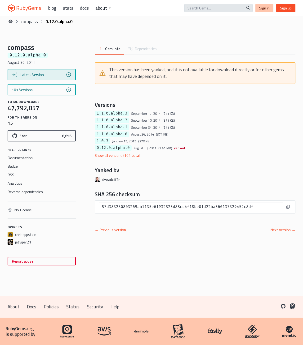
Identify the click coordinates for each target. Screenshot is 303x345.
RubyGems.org (20, 328)
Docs (84, 8)
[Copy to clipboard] (288, 207)
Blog (52, 8)
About (13, 306)
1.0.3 (102, 141)
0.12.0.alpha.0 (113, 147)
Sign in (264, 8)
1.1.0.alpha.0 (112, 134)
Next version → (282, 230)
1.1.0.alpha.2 (112, 120)
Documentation (20, 158)
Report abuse (22, 261)
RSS (11, 175)
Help (115, 306)
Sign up (286, 8)
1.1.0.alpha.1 (112, 127)
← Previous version (110, 230)
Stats (68, 8)
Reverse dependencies (25, 192)
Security (95, 306)
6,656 (66, 136)
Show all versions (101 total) (118, 155)
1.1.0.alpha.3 (112, 113)
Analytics (15, 183)
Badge (13, 166)
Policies (51, 306)
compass (29, 21)
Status (73, 306)
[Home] (10, 21)
